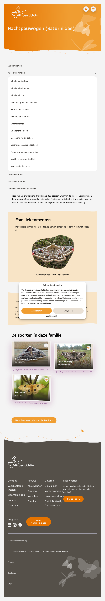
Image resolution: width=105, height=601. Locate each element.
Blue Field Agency (60, 551)
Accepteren (36, 311)
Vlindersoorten (15, 66)
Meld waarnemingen (38, 521)
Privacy (11, 562)
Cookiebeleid (51, 316)
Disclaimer (12, 573)
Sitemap (11, 584)
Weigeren (68, 311)
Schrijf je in (73, 499)
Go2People (34, 551)
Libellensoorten (15, 174)
